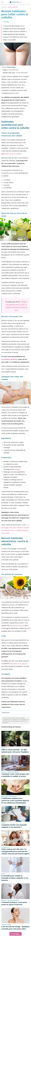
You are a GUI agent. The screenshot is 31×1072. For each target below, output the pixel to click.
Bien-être (4, 7)
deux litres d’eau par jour (19, 663)
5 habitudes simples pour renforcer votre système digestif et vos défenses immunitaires (15, 800)
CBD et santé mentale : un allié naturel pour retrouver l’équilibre (15, 751)
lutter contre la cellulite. (13, 154)
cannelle (17, 469)
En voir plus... (15, 934)
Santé (3, 747)
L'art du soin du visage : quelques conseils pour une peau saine (15, 928)
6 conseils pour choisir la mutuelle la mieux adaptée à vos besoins (14, 878)
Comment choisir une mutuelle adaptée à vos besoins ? (14, 826)
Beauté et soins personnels (10, 772)
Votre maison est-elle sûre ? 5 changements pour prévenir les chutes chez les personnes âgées (15, 851)
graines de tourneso (17, 625)
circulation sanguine (9, 359)
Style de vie (5, 847)
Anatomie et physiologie (9, 796)
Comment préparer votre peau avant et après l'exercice (14, 903)
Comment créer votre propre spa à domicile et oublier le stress (15, 775)
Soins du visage (6, 924)
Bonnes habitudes (13, 7)
